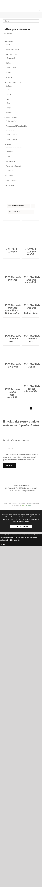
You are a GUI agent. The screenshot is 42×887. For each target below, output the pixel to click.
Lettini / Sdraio (11, 68)
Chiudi (2, 544)
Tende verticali (12, 139)
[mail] (21, 495)
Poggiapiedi (11, 58)
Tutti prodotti (7, 34)
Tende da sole (10, 131)
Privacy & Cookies (26, 505)
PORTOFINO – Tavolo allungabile (32, 388)
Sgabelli (8, 63)
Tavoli (8, 45)
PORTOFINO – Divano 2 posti (13, 338)
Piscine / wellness (10, 180)
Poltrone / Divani (11, 54)
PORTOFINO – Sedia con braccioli (13, 393)
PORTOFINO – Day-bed (13, 278)
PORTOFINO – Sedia (32, 365)
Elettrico (10, 151)
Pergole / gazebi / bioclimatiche (16, 126)
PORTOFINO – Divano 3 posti (32, 338)
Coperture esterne (10, 117)
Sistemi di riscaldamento (14, 148)
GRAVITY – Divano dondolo (30, 251)
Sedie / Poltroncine (12, 49)
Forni (7, 99)
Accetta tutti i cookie (21, 526)
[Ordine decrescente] (33, 206)
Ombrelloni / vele (12, 121)
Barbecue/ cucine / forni (13, 82)
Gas (8, 90)
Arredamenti (9, 41)
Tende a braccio (12, 134)
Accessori (9, 113)
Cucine (8, 94)
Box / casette (9, 176)
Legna (9, 108)
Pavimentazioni (10, 185)
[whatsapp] (25, 495)
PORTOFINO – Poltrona (13, 365)
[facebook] (13, 495)
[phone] (29, 495)
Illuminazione (10, 161)
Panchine (9, 77)
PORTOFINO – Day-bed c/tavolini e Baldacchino (13, 309)
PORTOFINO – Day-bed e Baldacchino (32, 309)
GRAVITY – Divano (12, 250)
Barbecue (9, 86)
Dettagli (11, 233)
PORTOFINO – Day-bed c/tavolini (32, 279)
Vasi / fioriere (10, 171)
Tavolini (8, 73)
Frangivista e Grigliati (13, 166)
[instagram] (17, 495)
